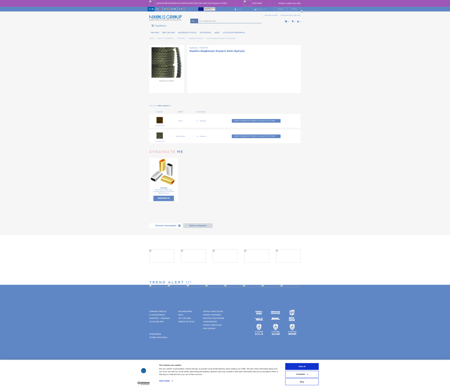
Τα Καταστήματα (157, 315)
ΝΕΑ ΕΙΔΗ (155, 32)
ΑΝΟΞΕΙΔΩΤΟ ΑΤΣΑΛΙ (187, 32)
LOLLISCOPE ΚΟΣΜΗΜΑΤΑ (234, 32)
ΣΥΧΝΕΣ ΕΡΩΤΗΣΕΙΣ (158, 337)
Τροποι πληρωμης (212, 315)
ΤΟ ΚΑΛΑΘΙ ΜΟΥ (156, 322)
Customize (300, 374)
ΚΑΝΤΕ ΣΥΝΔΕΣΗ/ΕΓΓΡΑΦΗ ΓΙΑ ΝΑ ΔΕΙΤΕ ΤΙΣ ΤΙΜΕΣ (254, 121)
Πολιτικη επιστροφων (213, 318)
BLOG (180, 315)
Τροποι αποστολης (212, 325)
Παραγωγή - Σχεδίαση (159, 318)
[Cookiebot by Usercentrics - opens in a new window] (143, 383)
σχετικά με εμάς (271, 15)
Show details (164, 381)
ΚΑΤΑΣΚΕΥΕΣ (205, 32)
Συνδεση (280, 9)
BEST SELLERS (168, 32)
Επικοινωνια (155, 334)
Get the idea (184, 318)
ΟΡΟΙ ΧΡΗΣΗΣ (209, 328)
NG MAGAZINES (185, 311)
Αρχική (151, 38)
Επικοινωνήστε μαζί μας (290, 15)
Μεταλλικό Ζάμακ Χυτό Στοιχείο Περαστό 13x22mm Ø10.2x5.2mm (163, 190)
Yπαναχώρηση (210, 322)
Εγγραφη (294, 9)
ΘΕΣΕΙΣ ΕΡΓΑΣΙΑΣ (186, 322)
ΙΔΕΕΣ (216, 32)
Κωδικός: (193, 48)
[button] (200, 21)
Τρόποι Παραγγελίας (213, 311)
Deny (302, 382)
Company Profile (158, 311)
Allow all (302, 366)
